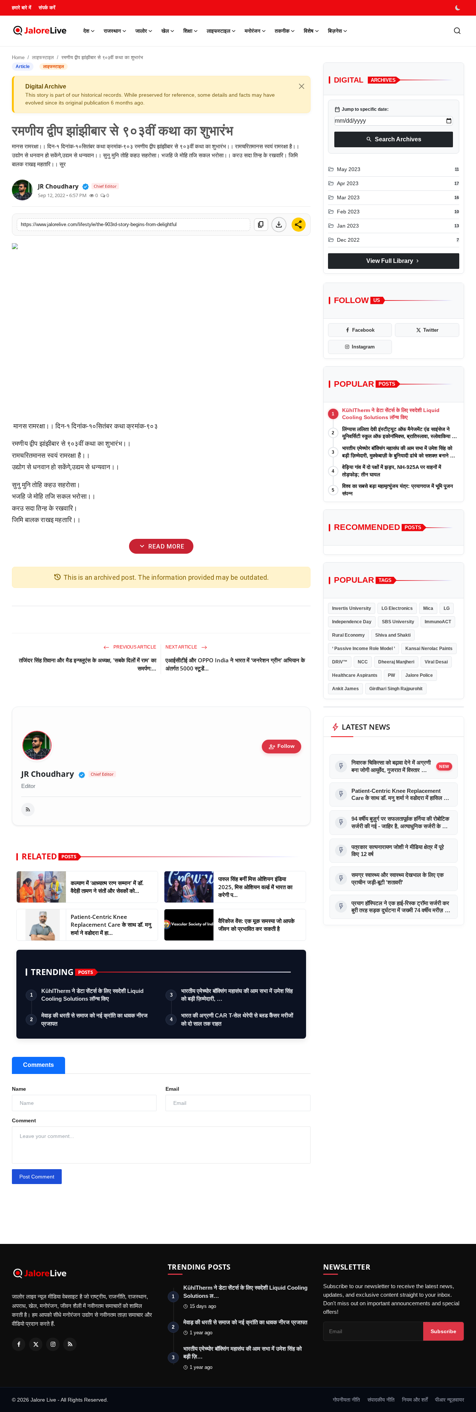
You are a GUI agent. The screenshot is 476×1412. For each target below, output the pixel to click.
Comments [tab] (38, 1065)
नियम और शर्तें (415, 1400)
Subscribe (443, 1331)
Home (18, 57)
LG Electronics (397, 608)
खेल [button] (165, 31)
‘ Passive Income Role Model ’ (363, 648)
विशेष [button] (308, 31)
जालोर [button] (141, 31)
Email (172, 1089)
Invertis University (351, 608)
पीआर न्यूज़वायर (449, 1400)
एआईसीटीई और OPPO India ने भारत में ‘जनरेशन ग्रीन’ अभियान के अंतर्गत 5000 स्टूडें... (235, 664)
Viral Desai (436, 662)
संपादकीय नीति (381, 1400)
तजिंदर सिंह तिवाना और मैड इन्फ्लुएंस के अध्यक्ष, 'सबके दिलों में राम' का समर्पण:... (87, 664)
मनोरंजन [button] (252, 31)
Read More (161, 546)
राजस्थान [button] (112, 31)
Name (19, 1089)
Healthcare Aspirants (354, 675)
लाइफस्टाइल (43, 57)
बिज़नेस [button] (335, 31)
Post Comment (36, 1177)
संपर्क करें (47, 7)
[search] (457, 31)
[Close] (301, 86)
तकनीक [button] (282, 31)
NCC (363, 662)
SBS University (398, 621)
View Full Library (393, 260)
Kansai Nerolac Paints (429, 648)
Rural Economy (348, 635)
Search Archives (393, 139)
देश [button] (86, 31)
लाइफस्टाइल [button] (218, 31)
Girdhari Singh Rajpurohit (395, 688)
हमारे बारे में (21, 7)
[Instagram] (53, 1344)
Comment (24, 1120)
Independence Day (352, 621)
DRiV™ (339, 662)
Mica (428, 608)
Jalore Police (419, 675)
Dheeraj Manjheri (396, 662)
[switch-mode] (458, 7)
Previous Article (134, 647)
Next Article (181, 647)
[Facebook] (18, 1344)
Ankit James (345, 688)
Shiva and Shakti (393, 635)
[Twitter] (35, 1344)
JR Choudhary (47, 774)
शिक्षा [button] (187, 31)
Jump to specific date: (361, 109)
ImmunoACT (438, 621)
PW (391, 675)
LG (447, 608)
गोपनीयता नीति (346, 1400)
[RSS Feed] (28, 809)
